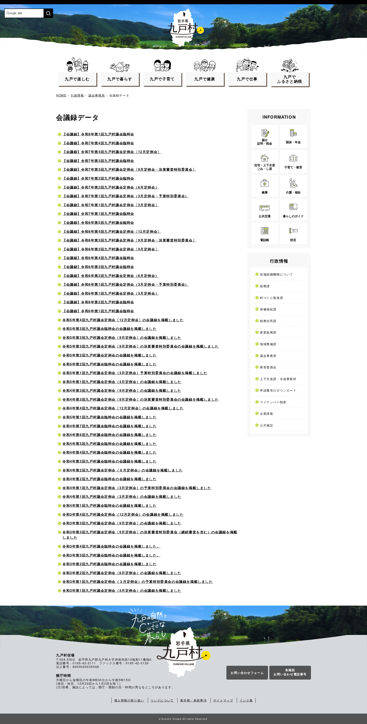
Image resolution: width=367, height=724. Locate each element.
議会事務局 (96, 95)
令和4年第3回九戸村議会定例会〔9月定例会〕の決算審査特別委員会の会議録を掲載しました (140, 399)
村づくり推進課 (271, 297)
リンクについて (162, 700)
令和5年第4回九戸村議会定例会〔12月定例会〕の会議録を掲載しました (123, 319)
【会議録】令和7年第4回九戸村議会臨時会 (98, 143)
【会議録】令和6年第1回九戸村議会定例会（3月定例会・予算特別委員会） (125, 284)
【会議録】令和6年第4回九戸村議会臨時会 (98, 257)
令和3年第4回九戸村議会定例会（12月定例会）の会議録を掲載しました (123, 514)
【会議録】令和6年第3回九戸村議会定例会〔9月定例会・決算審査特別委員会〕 (129, 240)
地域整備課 (268, 344)
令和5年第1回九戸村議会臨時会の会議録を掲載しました (109, 417)
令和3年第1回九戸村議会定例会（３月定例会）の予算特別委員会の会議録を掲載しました (137, 581)
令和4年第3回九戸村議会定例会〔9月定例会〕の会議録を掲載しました (121, 390)
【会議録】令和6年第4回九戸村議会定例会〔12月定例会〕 (111, 231)
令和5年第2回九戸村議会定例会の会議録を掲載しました (109, 355)
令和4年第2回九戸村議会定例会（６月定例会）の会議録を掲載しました (122, 470)
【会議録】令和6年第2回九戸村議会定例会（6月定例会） (110, 275)
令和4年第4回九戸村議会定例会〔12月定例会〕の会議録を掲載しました (123, 408)
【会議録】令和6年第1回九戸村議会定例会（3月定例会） (110, 293)
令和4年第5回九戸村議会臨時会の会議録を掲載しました (109, 443)
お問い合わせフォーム (247, 672)
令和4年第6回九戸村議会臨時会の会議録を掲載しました (109, 434)
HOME (61, 95)
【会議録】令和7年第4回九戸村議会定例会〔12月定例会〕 (111, 151)
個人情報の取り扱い (129, 700)
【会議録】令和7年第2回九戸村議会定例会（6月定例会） (110, 187)
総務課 (265, 286)
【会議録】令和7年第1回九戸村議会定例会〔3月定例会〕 (110, 204)
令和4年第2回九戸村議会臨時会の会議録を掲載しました (109, 478)
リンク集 (246, 700)
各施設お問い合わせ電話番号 (290, 672)
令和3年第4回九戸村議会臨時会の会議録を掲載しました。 (111, 546)
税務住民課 (268, 321)
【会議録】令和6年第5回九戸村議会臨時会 (98, 222)
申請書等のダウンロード (278, 390)
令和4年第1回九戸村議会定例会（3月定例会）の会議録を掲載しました (121, 496)
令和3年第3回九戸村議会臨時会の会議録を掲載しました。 (111, 555)
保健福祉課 (268, 309)
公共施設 (266, 425)
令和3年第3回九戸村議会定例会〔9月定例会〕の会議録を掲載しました (121, 523)
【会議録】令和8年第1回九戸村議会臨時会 (98, 134)
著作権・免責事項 (193, 700)
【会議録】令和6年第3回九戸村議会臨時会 (98, 266)
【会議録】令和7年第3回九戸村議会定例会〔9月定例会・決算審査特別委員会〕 (129, 169)
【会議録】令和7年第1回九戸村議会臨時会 (98, 213)
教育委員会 (268, 367)
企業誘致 (266, 413)
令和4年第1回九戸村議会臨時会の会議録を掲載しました (109, 505)
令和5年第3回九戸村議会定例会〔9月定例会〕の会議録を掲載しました (121, 337)
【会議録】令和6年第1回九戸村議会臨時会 (98, 310)
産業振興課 (268, 332)
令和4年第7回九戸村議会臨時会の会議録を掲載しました (109, 425)
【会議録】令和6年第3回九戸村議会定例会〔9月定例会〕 (110, 249)
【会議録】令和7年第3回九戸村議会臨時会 (98, 160)
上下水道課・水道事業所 (278, 379)
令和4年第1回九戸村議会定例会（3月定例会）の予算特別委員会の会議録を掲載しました (136, 487)
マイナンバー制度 (273, 402)
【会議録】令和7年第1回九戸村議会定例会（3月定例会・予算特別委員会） (125, 195)
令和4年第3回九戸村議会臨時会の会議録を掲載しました (109, 461)
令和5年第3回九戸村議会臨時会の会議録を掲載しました (109, 328)
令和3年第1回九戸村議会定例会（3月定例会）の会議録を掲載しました (121, 590)
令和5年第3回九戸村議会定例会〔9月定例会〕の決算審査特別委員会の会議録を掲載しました (140, 346)
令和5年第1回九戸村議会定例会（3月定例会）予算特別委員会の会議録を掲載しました (134, 372)
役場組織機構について (276, 274)
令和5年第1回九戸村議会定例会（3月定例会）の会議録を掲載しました (121, 381)
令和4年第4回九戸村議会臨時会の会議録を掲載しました (109, 452)
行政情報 (77, 95)
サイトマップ (223, 700)
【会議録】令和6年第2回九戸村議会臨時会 (98, 302)
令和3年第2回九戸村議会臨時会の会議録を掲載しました (109, 563)
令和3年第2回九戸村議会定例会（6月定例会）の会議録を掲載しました (121, 572)
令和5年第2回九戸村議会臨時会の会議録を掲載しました (109, 364)
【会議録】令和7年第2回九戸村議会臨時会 (98, 178)
